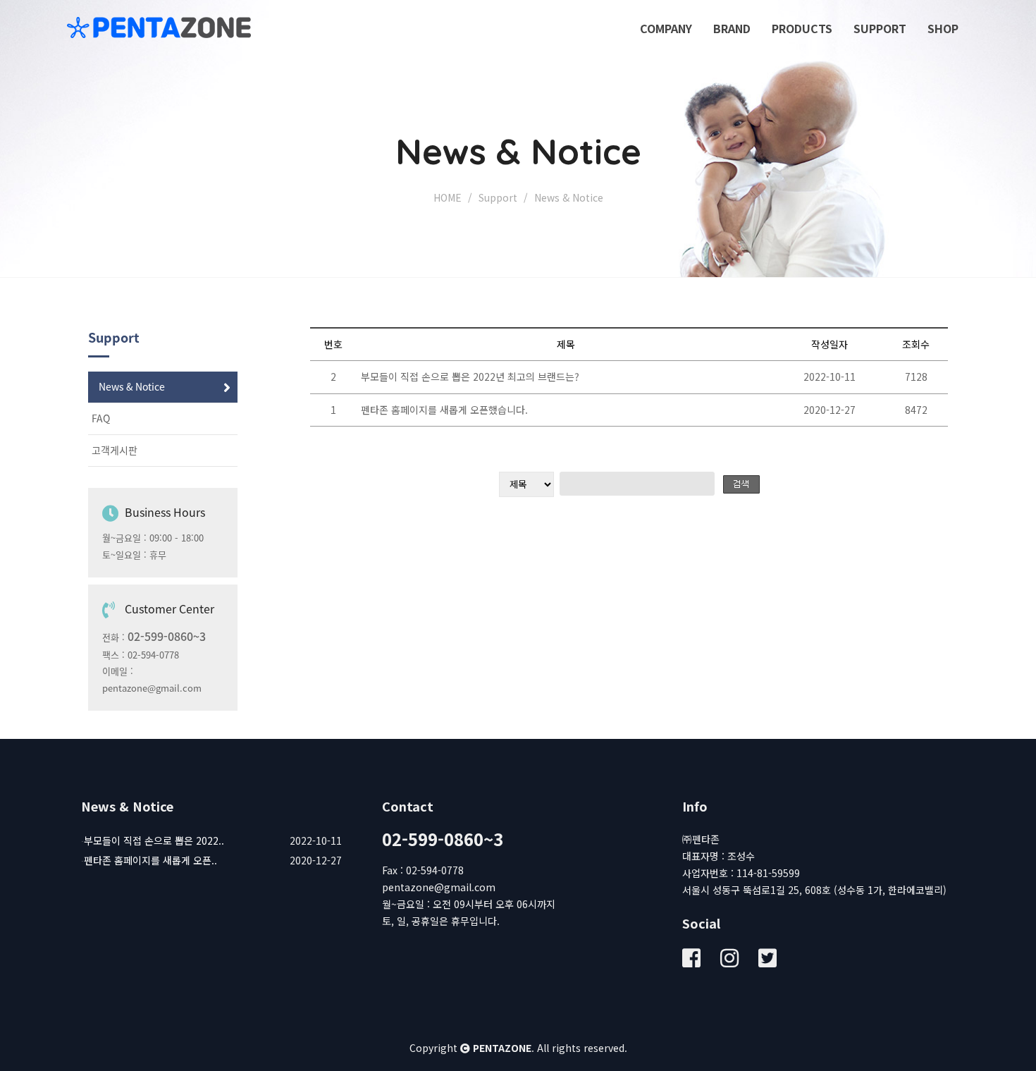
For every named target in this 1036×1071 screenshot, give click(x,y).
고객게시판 (114, 450)
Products (802, 28)
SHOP (942, 28)
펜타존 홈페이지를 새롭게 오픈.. (150, 860)
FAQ (101, 419)
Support (879, 28)
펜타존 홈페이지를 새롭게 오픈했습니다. (444, 410)
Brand (732, 28)
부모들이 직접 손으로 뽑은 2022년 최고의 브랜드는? (470, 376)
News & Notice (132, 387)
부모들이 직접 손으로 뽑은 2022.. (154, 840)
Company (666, 28)
